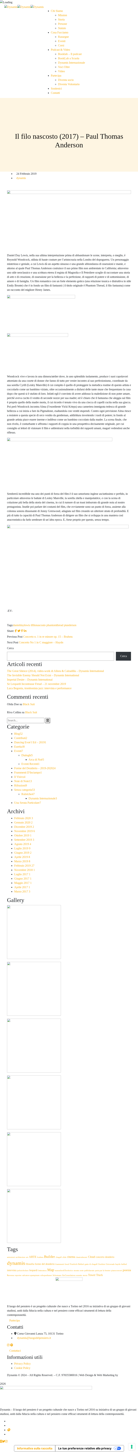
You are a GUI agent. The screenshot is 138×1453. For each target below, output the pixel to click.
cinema (71, 1257)
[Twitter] (18, 630)
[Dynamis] (10, 6)
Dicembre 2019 (24, 826)
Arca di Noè (36, 759)
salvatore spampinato (31, 1275)
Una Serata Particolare (27, 802)
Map (50, 1270)
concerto (100, 1257)
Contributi (20, 738)
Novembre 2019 (24, 831)
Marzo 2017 (22, 891)
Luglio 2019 (22, 848)
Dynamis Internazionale (43, 798)
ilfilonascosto (38, 625)
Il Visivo (19, 776)
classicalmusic (81, 1257)
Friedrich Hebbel (77, 1264)
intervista (11, 1270)
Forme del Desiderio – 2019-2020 (35, 768)
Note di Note (23, 781)
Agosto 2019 (22, 844)
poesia (127, 1270)
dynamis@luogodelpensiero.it (34, 1337)
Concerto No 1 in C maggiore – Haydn (41, 642)
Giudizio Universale (106, 1264)
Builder (49, 1257)
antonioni (11, 1257)
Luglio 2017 (22, 874)
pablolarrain (89, 1270)
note (82, 1270)
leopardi (33, 1270)
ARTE (32, 1257)
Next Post (12, 642)
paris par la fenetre (103, 1270)
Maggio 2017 (23, 882)
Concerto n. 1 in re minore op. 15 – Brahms (48, 636)
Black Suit (29, 704)
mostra (76, 1270)
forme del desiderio (45, 1264)
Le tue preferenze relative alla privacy (84, 1448)
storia (85, 1275)
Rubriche (28, 794)
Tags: (10, 625)
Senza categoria (24, 789)
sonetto (79, 1275)
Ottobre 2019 (22, 835)
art (27, 1257)
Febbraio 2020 (23, 818)
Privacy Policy (22, 1363)
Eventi (18, 750)
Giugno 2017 (22, 878)
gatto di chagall (91, 1264)
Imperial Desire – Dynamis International (29, 679)
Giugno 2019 (22, 852)
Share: (10, 630)
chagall (59, 1257)
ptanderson (70, 625)
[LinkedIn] (25, 630)
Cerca (10, 648)
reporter (18, 1275)
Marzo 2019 (22, 861)
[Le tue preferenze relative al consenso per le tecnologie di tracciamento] (131, 1446)
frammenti (59, 1264)
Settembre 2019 (24, 839)
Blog (18, 733)
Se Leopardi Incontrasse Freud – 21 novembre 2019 (36, 683)
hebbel (124, 1264)
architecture (20, 1257)
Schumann (57, 1275)
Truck (99, 1275)
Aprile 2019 (22, 857)
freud (67, 1264)
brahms (40, 1257)
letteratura (42, 1270)
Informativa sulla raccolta (34, 1448)
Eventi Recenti (30, 763)
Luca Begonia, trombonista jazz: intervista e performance (39, 688)
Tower (91, 1275)
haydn (118, 1264)
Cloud (91, 1257)
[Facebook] (16, 630)
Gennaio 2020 (23, 822)
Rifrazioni (20, 785)
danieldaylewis (21, 625)
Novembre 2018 (24, 869)
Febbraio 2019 (24, 865)
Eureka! (19, 746)
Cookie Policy (22, 1367)
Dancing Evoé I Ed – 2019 (30, 742)
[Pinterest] (22, 630)
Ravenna (10, 1275)
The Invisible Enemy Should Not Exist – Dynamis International (43, 675)
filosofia (30, 1264)
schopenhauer (46, 1275)
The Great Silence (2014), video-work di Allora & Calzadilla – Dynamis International (55, 670)
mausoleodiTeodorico (64, 1270)
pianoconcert (116, 1270)
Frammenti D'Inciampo (28, 772)
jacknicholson (23, 1270)
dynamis (21, 178)
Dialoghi (27, 755)
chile (64, 1257)
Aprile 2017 (22, 887)
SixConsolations (68, 1275)
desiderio (109, 1257)
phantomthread (54, 625)
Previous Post (14, 636)
